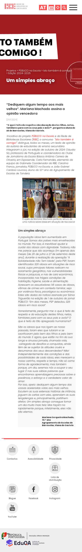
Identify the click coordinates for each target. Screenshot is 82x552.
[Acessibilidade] (33, 450)
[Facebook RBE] (33, 489)
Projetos (11, 70)
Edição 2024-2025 (19, 73)
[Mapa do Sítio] (58, 7)
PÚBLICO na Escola (30, 70)
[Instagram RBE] (55, 489)
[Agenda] (51, 7)
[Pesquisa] (64, 7)
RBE (35, 139)
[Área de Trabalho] (43, 7)
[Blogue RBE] (12, 489)
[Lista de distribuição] (55, 468)
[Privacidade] (55, 450)
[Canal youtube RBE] (12, 507)
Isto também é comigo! (57, 70)
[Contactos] (12, 450)
